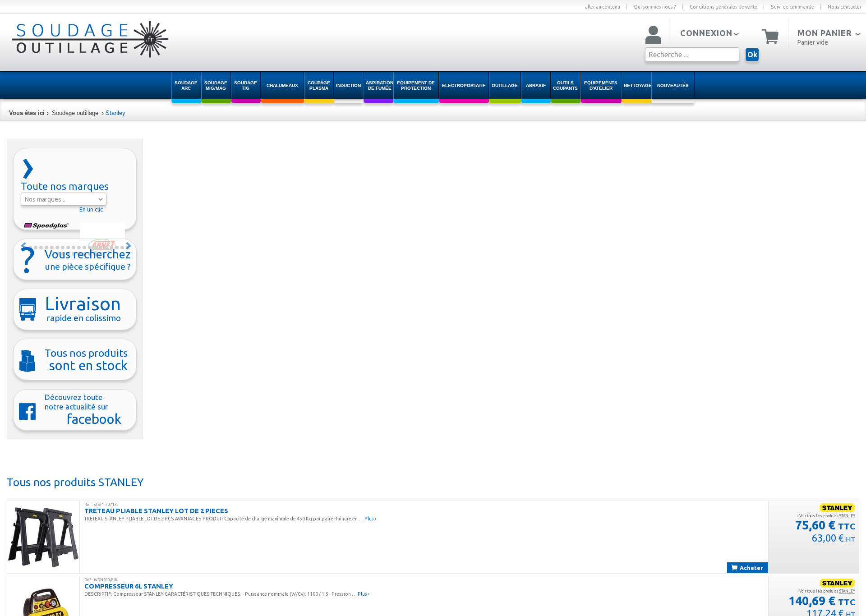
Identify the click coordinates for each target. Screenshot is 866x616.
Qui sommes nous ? (655, 6)
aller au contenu (602, 6)
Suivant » (129, 246)
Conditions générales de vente (723, 6)
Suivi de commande (792, 6)
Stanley (115, 113)
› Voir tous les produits (826, 516)
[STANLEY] (837, 507)
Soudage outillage (75, 113)
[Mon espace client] (653, 35)
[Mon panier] (770, 35)
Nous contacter (844, 6)
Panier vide (812, 42)
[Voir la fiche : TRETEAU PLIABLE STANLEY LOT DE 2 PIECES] (43, 537)
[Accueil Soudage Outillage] (67, 46)
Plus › (370, 518)
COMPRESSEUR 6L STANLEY (128, 586)
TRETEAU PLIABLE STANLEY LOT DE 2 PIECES (156, 511)
